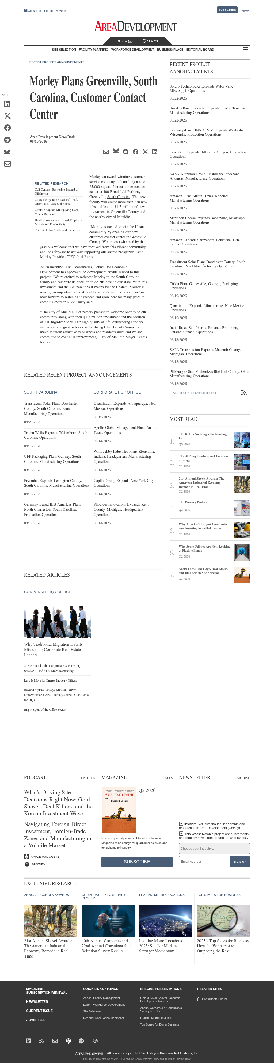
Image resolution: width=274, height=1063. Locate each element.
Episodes (88, 778)
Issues (168, 778)
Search (153, 41)
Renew (244, 11)
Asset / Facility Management (101, 998)
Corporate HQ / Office (117, 392)
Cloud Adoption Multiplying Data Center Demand (56, 211)
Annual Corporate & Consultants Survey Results (161, 1009)
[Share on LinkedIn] (9, 104)
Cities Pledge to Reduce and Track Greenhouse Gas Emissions (56, 201)
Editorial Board (200, 49)
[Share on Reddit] (9, 140)
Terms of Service (174, 1059)
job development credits (100, 271)
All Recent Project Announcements (195, 392)
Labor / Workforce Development (104, 1004)
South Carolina (118, 196)
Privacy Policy (151, 1059)
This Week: (214, 836)
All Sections (246, 50)
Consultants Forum (40, 10)
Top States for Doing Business (160, 1024)
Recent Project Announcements (56, 62)
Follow (121, 41)
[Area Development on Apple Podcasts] (69, 1041)
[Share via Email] (9, 164)
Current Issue (39, 1011)
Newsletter (37, 1002)
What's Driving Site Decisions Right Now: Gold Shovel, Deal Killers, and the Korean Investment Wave (58, 803)
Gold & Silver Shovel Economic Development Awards (160, 999)
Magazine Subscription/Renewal (46, 990)
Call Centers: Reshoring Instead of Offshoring (56, 191)
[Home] (55, 1041)
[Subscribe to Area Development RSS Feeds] (42, 1041)
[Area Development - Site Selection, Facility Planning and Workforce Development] (137, 26)
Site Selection (92, 1011)
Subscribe (227, 9)
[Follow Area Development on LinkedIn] (29, 1041)
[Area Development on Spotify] (82, 1041)
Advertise (62, 10)
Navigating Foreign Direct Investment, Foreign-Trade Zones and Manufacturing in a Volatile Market (57, 834)
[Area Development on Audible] (95, 1041)
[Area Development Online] (89, 1053)
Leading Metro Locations (156, 1017)
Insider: (212, 826)
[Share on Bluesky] (9, 152)
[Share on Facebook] (9, 128)
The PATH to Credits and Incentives (58, 230)
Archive (243, 778)
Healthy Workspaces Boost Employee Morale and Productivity (58, 222)
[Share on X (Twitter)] (9, 116)
